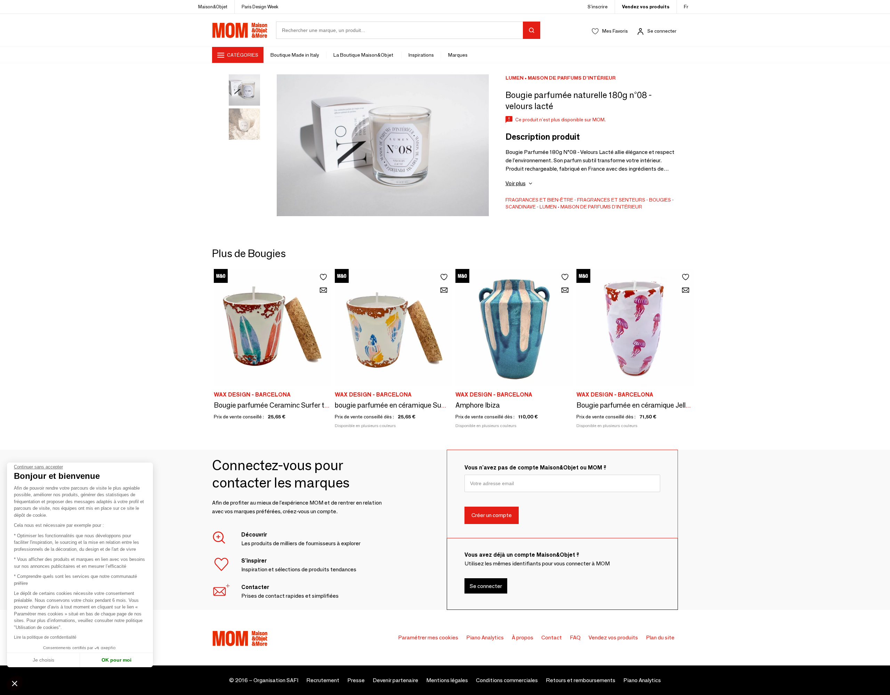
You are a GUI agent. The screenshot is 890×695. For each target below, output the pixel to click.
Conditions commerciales (507, 680)
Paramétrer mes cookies (428, 637)
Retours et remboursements (580, 680)
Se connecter (662, 31)
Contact (551, 637)
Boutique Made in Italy (294, 55)
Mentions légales (447, 680)
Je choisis (43, 660)
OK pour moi (116, 660)
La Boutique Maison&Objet (363, 55)
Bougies (660, 200)
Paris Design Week (260, 6)
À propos (522, 637)
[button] (14, 683)
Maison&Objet (212, 6)
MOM (240, 30)
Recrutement (322, 680)
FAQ (575, 637)
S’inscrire (598, 6)
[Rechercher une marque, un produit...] (531, 30)
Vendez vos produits (646, 6)
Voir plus (515, 183)
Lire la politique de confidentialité (45, 637)
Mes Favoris (615, 31)
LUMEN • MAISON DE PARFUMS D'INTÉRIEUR (591, 207)
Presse (356, 680)
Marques (458, 55)
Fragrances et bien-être (539, 200)
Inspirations (421, 55)
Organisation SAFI (275, 680)
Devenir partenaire (395, 680)
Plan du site (660, 637)
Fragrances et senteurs (611, 200)
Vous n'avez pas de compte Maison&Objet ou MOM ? (535, 467)
